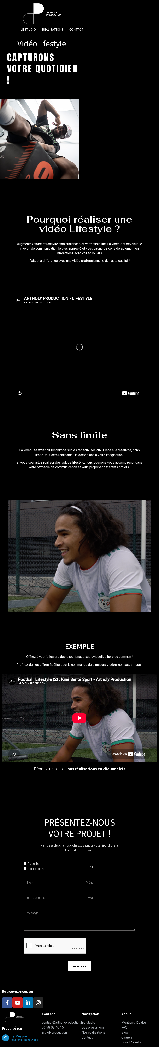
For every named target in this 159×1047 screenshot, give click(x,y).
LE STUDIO (28, 29)
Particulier (34, 864)
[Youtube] (17, 1002)
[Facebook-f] (7, 1002)
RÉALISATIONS (52, 29)
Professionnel (36, 869)
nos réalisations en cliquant (92, 768)
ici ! (121, 768)
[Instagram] (38, 1002)
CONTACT (76, 29)
